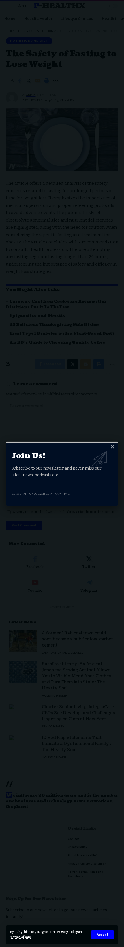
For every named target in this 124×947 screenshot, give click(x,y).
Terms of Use (20, 937)
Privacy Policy (67, 932)
